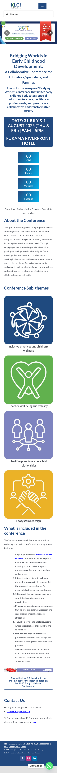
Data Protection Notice (12, 753)
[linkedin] (34, 758)
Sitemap (38, 753)
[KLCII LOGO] (16, 3)
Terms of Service (28, 753)
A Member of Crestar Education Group (29, 750)
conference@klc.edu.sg (18, 711)
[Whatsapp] (49, 766)
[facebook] (22, 758)
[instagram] (28, 758)
